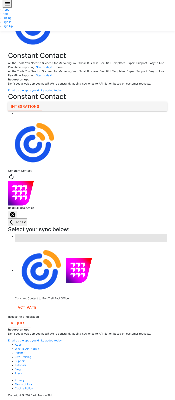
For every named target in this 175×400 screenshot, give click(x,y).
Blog (18, 369)
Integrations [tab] (25, 106)
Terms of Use (23, 384)
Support (20, 361)
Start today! (44, 67)
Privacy (19, 380)
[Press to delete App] (12, 214)
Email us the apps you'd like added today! (35, 90)
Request (19, 323)
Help (6, 13)
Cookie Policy (24, 388)
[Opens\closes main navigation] (7, 4)
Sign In (7, 22)
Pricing (7, 18)
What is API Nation (27, 348)
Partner (19, 352)
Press (18, 373)
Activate (27, 307)
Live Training (23, 357)
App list (21, 222)
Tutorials (20, 365)
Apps (6, 9)
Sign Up (8, 26)
